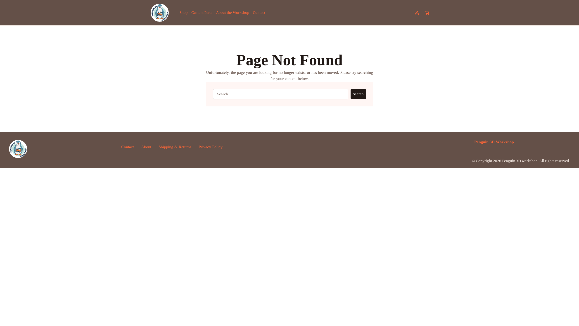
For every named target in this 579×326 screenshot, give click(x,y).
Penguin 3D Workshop (494, 142)
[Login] (417, 13)
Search (358, 94)
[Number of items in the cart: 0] (427, 13)
